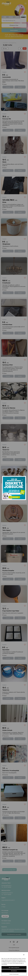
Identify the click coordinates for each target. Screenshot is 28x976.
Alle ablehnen (14, 970)
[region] (14, 964)
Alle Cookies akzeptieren (14, 967)
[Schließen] (23, 954)
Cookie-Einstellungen (14, 974)
